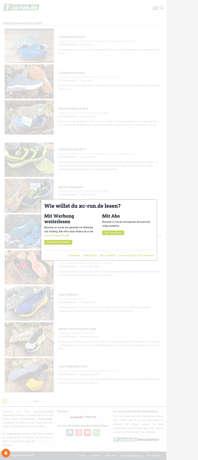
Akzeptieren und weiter (58, 242)
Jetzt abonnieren (113, 232)
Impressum (74, 255)
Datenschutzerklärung (56, 235)
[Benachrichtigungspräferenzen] (6, 453)
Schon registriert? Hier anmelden (136, 255)
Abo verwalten (107, 255)
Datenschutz (90, 255)
